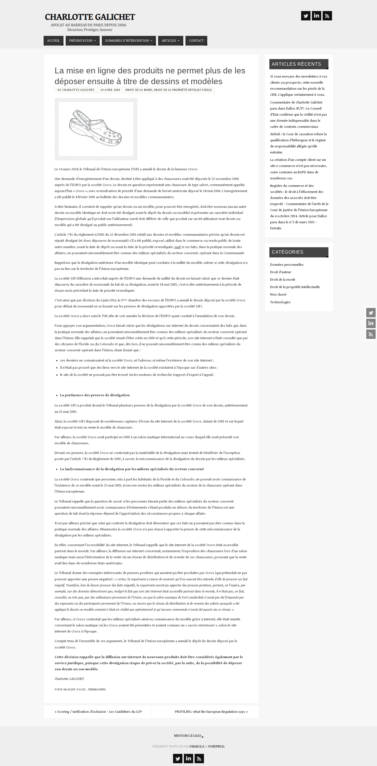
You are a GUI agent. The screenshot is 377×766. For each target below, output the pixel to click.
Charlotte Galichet (78, 90)
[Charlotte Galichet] (371, 323)
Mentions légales (187, 736)
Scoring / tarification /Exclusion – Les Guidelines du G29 (98, 712)
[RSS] (371, 334)
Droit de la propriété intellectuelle (183, 90)
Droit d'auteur (280, 272)
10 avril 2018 (110, 90)
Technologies (280, 302)
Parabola (197, 746)
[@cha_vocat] (371, 312)
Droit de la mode (139, 90)
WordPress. (216, 746)
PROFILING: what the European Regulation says (211, 712)
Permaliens (96, 689)
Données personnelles (287, 265)
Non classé (278, 294)
